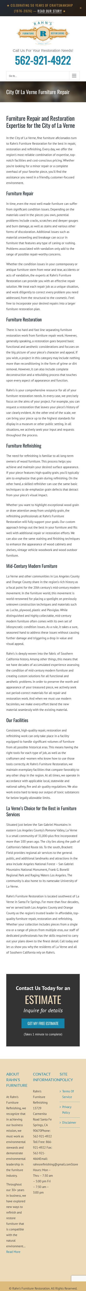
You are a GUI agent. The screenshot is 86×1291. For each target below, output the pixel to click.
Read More (13, 1252)
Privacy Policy (66, 1109)
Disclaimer (69, 1122)
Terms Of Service (68, 1094)
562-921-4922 (43, 60)
